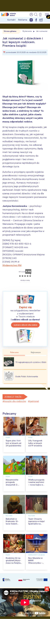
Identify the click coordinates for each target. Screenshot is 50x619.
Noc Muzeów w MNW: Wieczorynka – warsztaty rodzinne (35, 563)
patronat (34, 401)
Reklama (22, 19)
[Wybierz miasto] (41, 14)
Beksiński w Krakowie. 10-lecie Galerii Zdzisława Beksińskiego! (12, 524)
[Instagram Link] (31, 20)
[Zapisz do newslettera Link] (41, 20)
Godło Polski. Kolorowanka (26, 376)
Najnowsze (36, 352)
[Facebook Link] (36, 20)
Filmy (8, 437)
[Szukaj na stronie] (36, 14)
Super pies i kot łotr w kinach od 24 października (13, 443)
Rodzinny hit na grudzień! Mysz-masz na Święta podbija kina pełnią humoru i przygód (13, 564)
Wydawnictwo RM (11, 265)
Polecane (14, 352)
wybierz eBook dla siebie (25, 325)
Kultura (9, 516)
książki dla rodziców (15, 401)
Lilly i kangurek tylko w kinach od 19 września (35, 443)
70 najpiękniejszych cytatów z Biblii (30, 362)
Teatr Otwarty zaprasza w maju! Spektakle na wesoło (36, 523)
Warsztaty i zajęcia (36, 555)
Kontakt (11, 19)
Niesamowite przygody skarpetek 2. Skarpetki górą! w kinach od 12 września (14, 486)
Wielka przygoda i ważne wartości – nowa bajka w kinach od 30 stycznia (36, 485)
